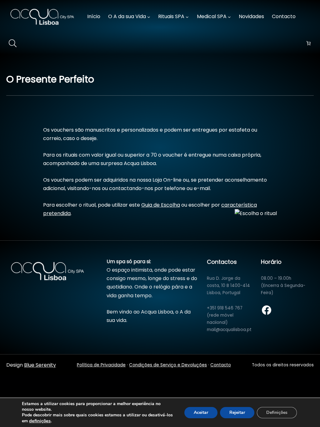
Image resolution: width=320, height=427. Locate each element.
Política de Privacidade (101, 365)
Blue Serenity (40, 365)
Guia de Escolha (160, 204)
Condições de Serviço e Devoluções (168, 365)
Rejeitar (237, 412)
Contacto (220, 365)
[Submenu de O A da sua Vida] (148, 16)
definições (40, 421)
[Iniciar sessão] (310, 17)
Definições (277, 412)
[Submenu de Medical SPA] (229, 16)
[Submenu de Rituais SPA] (187, 16)
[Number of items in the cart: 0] (308, 43)
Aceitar (201, 412)
